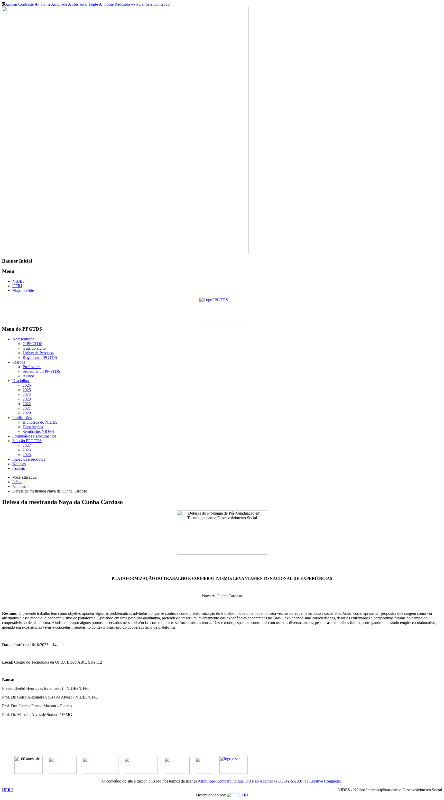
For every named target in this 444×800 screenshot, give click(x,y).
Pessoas (18, 362)
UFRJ (17, 286)
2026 (27, 385)
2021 (27, 408)
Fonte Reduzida (114, 4)
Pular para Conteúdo (150, 4)
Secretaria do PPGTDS (41, 371)
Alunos (28, 376)
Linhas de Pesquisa (38, 353)
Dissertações (33, 427)
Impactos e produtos (28, 459)
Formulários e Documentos (34, 436)
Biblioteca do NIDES (40, 422)
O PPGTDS (32, 343)
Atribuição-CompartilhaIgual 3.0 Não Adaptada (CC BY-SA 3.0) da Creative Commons (269, 781)
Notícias (19, 464)
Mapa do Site (23, 290)
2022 (27, 404)
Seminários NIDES (38, 431)
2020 (27, 413)
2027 (27, 445)
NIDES (18, 281)
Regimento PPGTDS (40, 357)
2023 (27, 399)
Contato (18, 468)
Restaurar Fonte (83, 4)
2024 (27, 394)
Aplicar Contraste (18, 4)
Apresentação (23, 339)
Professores (32, 367)
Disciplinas (21, 380)
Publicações (22, 417)
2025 (27, 390)
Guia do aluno (34, 348)
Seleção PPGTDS (27, 441)
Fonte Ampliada (51, 4)
